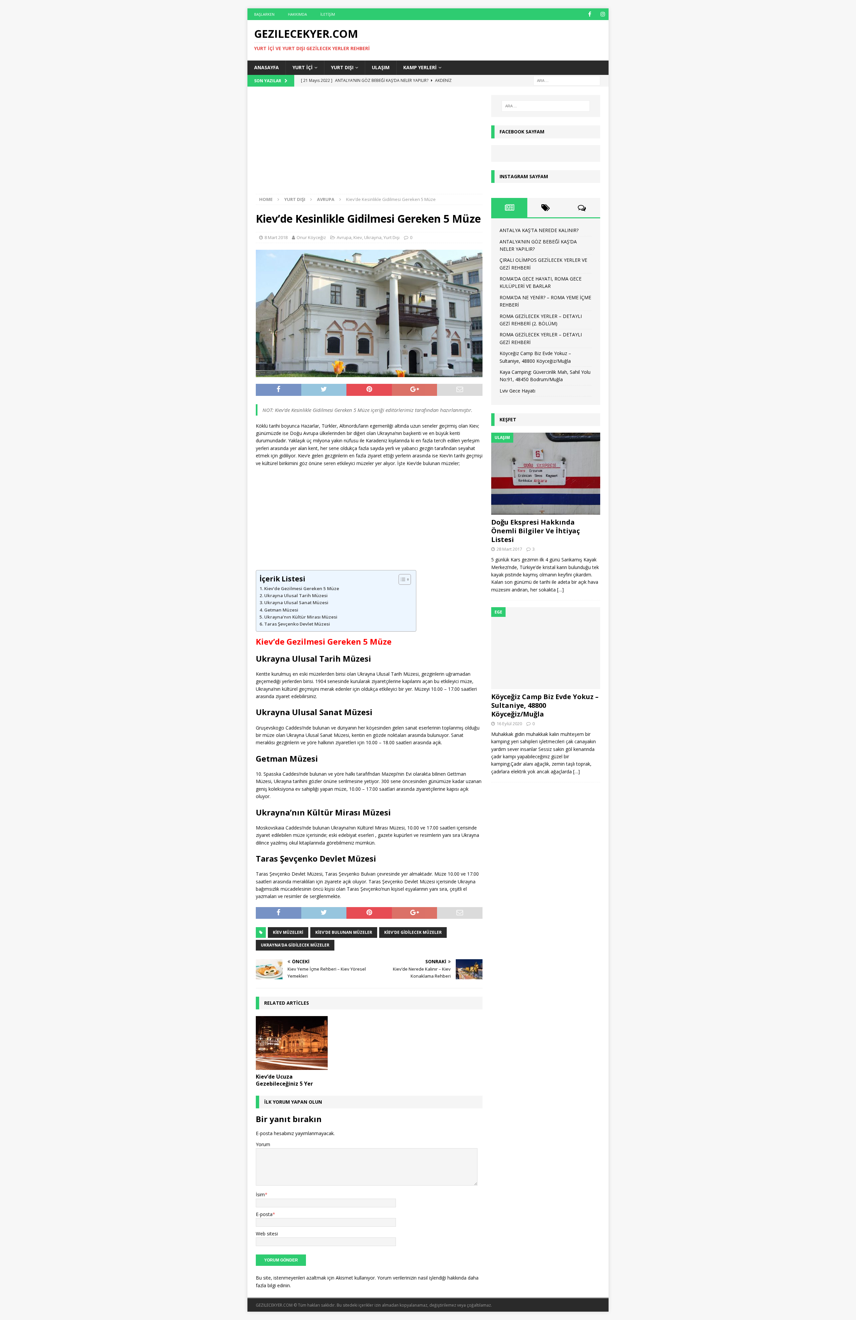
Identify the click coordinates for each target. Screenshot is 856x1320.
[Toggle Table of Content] (401, 579)
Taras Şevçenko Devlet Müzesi (297, 624)
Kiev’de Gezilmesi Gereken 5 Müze (301, 588)
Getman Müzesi (281, 610)
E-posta (264, 1214)
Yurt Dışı (342, 67)
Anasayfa (266, 67)
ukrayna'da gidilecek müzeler (295, 945)
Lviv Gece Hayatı (517, 391)
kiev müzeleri (288, 932)
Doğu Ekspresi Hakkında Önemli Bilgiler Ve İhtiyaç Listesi (535, 531)
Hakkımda (297, 14)
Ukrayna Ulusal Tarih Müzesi (296, 595)
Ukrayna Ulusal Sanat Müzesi (296, 602)
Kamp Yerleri (420, 67)
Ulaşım (381, 67)
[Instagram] (603, 14)
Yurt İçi (303, 67)
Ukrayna (373, 237)
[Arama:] (566, 80)
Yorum (263, 1144)
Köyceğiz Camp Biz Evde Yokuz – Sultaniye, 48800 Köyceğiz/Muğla (545, 705)
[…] (560, 589)
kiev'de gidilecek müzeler (413, 932)
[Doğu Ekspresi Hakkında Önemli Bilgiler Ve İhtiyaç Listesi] (545, 474)
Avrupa (344, 237)
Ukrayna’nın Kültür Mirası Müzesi (300, 617)
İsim (260, 1194)
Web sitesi (267, 1233)
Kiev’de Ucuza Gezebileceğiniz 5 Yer (284, 1080)
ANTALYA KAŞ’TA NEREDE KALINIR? (539, 230)
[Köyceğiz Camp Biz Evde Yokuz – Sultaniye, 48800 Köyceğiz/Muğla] (545, 648)
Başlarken (264, 14)
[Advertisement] (369, 144)
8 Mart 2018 (276, 237)
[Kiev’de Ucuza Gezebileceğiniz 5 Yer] (292, 1043)
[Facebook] (590, 14)
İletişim (327, 14)
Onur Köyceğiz (311, 237)
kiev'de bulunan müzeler (343, 932)
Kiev (357, 237)
